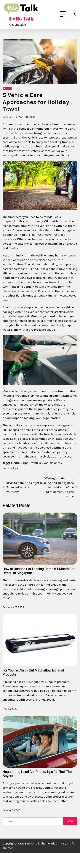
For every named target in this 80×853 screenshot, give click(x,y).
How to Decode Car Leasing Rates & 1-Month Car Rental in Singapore (39, 571)
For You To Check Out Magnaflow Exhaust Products (33, 672)
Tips (25, 463)
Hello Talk (21, 19)
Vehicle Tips (10, 468)
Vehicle (36, 463)
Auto (7, 88)
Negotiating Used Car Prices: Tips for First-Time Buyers (38, 773)
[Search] (74, 14)
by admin (8, 117)
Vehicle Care (52, 463)
